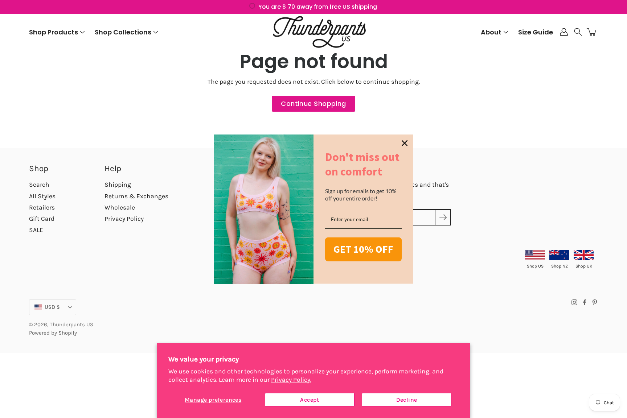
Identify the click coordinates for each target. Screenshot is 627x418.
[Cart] (592, 32)
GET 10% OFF (363, 249)
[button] (578, 32)
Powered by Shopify (53, 333)
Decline (406, 399)
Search (39, 184)
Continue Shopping (313, 103)
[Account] (564, 32)
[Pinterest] (594, 302)
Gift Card (41, 218)
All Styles (42, 196)
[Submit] (443, 217)
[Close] (404, 143)
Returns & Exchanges (136, 196)
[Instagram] (574, 302)
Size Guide (535, 32)
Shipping (117, 184)
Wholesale (119, 207)
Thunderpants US (71, 324)
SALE (36, 229)
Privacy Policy (124, 218)
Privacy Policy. (291, 379)
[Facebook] (584, 302)
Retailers (42, 207)
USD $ (52, 307)
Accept (309, 399)
